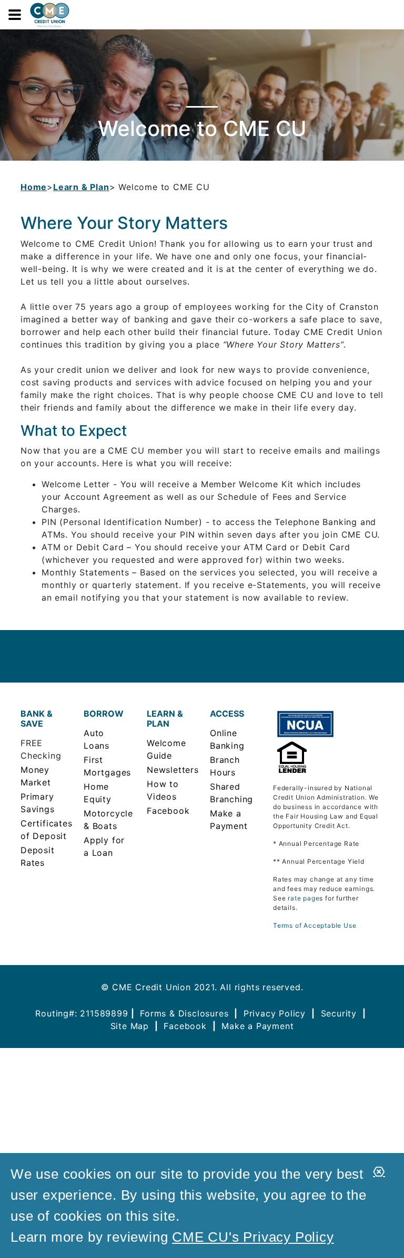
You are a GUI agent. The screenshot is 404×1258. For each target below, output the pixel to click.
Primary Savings (38, 802)
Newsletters (170, 769)
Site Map (129, 1026)
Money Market (36, 776)
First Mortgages (107, 766)
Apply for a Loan (104, 846)
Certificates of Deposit (44, 829)
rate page (303, 898)
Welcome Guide (166, 749)
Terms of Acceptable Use (314, 925)
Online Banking (227, 739)
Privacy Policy (275, 1013)
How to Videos (163, 790)
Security (339, 1013)
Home (34, 187)
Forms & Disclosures (184, 1013)
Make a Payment (229, 819)
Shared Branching (231, 792)
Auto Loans (96, 739)
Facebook (168, 810)
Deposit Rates (38, 856)
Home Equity (98, 792)
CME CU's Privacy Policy (253, 1237)
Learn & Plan (81, 187)
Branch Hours (225, 766)
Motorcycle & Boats (107, 819)
